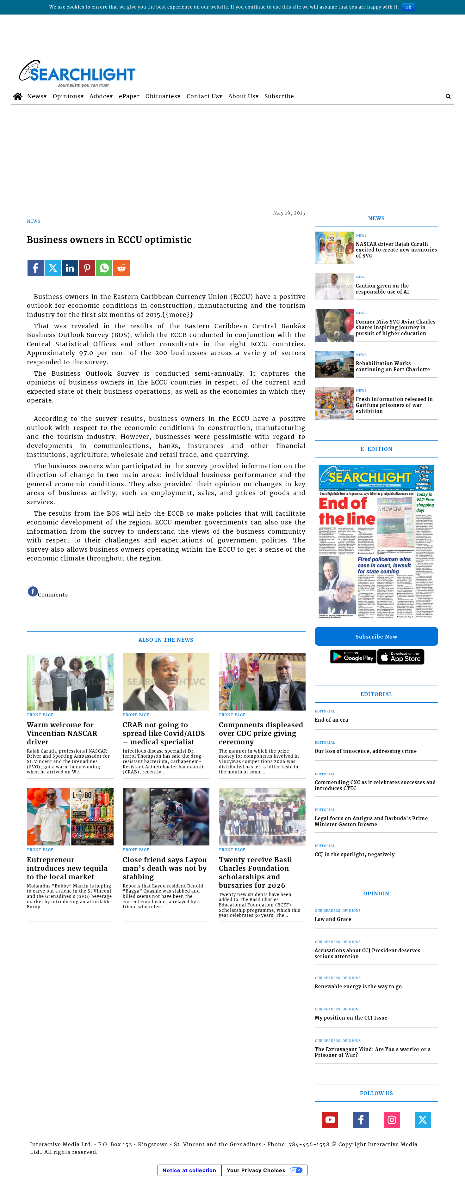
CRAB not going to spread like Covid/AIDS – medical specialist (164, 733)
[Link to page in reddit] (121, 268)
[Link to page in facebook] (36, 268)
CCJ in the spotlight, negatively (355, 854)
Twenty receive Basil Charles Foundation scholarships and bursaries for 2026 (255, 873)
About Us (242, 96)
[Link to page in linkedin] (70, 268)
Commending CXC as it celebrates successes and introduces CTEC (375, 785)
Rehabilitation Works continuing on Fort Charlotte (393, 366)
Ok (408, 7)
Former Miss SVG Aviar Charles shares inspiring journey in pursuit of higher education (396, 327)
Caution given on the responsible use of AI (382, 289)
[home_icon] (17, 96)
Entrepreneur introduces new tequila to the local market (67, 868)
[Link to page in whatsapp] (104, 268)
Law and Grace (333, 919)
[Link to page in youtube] (330, 1120)
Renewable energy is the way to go (358, 987)
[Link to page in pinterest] (87, 268)
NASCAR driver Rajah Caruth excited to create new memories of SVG (396, 250)
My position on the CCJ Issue (351, 1018)
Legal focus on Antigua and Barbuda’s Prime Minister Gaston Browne (371, 821)
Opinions (67, 96)
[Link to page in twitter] (53, 268)
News (35, 96)
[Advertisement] (232, 152)
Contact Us (203, 96)
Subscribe (279, 96)
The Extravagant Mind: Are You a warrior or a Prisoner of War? (373, 1052)
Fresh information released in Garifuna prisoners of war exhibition (394, 405)
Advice (100, 96)
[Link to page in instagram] (392, 1120)
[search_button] (448, 96)
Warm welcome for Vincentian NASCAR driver (62, 733)
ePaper (129, 96)
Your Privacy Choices (256, 1170)
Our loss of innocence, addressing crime (366, 751)
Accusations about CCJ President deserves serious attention (367, 954)
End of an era (331, 720)
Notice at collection (189, 1170)
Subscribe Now (376, 636)
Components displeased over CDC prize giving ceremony (261, 733)
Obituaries (161, 96)
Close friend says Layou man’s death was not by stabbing (165, 868)
